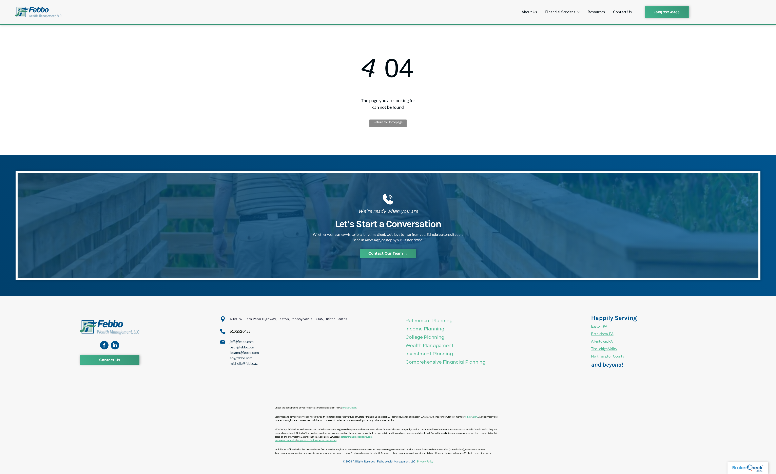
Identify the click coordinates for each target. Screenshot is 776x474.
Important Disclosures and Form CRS (316, 440)
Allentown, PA (602, 341)
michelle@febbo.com (245, 363)
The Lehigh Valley (604, 348)
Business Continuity (285, 440)
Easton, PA (599, 326)
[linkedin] (115, 345)
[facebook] (104, 345)
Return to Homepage (388, 122)
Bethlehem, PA (602, 333)
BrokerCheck (349, 407)
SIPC (475, 416)
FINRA (468, 416)
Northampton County (607, 356)
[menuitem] (529, 12)
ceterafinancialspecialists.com (356, 436)
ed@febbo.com (241, 358)
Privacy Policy (425, 461)
